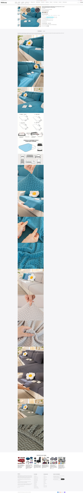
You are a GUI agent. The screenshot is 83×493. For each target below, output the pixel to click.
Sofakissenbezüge (65, 2)
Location (79, 0)
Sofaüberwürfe (42, 2)
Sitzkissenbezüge (38, 2)
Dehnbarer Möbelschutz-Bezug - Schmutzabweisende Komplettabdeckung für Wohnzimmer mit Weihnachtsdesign (21, 466)
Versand (44, 482)
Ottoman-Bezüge (55, 2)
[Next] (40, 16)
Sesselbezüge (47, 2)
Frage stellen (49, 23)
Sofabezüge (22, 2)
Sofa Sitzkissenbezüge (54, 24)
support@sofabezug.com (4, 0)
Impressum (45, 480)
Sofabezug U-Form (33, 2)
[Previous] (21, 16)
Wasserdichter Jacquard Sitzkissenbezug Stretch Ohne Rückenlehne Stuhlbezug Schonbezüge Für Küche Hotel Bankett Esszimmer (45, 466)
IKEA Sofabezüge (36, 479)
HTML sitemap (45, 485)
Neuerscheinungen (49, 24)
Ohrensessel (60, 2)
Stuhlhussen (35, 485)
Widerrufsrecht (45, 479)
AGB (44, 484)
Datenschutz (45, 483)
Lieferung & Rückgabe (44, 23)
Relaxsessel (51, 2)
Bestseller (19, 2)
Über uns (45, 481)
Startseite (16, 2)
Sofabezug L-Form (27, 2)
